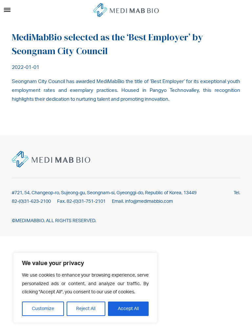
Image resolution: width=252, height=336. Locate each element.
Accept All (128, 308)
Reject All (85, 308)
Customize (43, 308)
